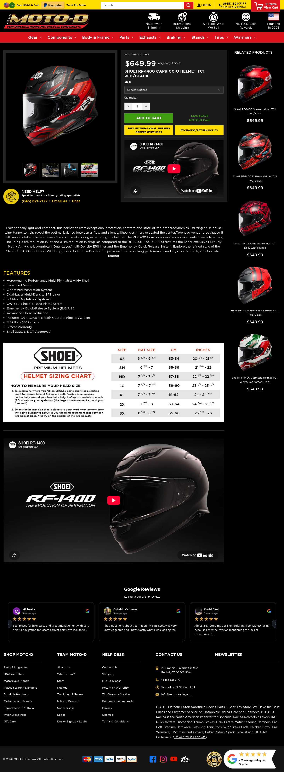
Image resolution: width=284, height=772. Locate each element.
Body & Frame (96, 37)
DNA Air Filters (14, 674)
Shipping (108, 674)
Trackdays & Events (70, 694)
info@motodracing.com (177, 694)
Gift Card (10, 721)
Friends (62, 687)
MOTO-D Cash (112, 680)
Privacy (107, 707)
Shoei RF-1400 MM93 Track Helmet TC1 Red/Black (255, 312)
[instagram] (163, 759)
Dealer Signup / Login (72, 721)
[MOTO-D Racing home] (47, 20)
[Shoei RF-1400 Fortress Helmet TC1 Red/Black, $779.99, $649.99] (255, 151)
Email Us (59, 201)
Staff (60, 680)
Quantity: (130, 97)
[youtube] (173, 759)
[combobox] (147, 5)
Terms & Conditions (115, 721)
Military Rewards (68, 701)
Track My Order (76, 5)
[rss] (185, 759)
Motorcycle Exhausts (18, 701)
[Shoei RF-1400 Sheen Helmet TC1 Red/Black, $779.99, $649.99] (255, 84)
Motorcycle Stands (16, 680)
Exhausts (147, 37)
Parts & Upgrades (15, 667)
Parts (124, 37)
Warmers (243, 37)
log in (206, 5)
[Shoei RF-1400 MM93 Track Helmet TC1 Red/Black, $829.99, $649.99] (255, 285)
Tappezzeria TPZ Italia (19, 707)
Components (60, 37)
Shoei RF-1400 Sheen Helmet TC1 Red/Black (255, 111)
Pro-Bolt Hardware (16, 694)
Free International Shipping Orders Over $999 (149, 130)
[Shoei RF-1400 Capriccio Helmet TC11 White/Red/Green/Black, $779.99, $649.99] (255, 352)
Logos (61, 714)
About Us (63, 667)
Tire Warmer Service (116, 694)
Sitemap (107, 714)
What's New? (66, 674)
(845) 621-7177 (234, 5)
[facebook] (153, 759)
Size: (127, 81)
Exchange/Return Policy (199, 130)
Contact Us (109, 667)
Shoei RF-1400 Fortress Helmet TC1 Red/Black (255, 178)
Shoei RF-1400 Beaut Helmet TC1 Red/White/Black (254, 245)
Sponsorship (65, 707)
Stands (198, 37)
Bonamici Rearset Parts (117, 701)
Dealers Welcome (190, 737)
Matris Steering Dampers (20, 687)
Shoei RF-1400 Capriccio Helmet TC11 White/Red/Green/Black (255, 379)
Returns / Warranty (115, 687)
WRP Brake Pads (15, 714)
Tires (219, 37)
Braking (174, 37)
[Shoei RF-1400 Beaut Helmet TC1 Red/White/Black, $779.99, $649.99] (255, 218)
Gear (32, 37)
